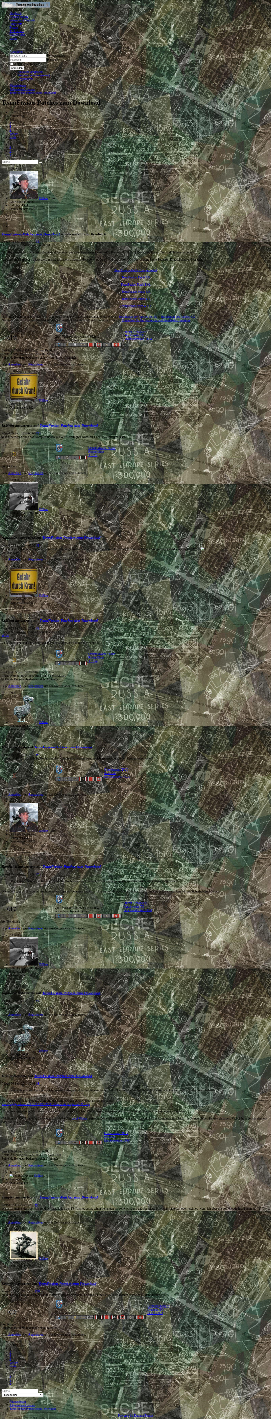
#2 (37, 433)
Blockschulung (19, 16)
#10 (37, 1291)
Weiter (14, 133)
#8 (37, 1083)
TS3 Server (17, 31)
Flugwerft (16, 24)
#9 (36, 1205)
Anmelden (17, 67)
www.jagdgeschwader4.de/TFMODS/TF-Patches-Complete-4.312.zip (46, 1104)
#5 (37, 755)
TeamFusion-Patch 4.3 (135, 298)
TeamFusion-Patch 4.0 (135, 291)
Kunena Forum (143, 1415)
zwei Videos (79, 1118)
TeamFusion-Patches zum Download (31, 234)
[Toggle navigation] (3, 46)
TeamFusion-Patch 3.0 (135, 277)
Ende (13, 137)
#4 (37, 628)
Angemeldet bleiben (26, 64)
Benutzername (56, 55)
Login (13, 38)
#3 (37, 545)
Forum (14, 27)
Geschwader (17, 34)
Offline (43, 198)
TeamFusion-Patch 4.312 (135, 306)
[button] (16, 51)
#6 (37, 874)
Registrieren (25, 79)
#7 (37, 1000)
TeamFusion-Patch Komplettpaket (135, 270)
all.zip (5, 635)
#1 (37, 241)
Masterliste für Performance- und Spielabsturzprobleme (156, 320)
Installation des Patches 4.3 (178, 316)
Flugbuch (15, 13)
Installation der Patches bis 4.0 (138, 316)
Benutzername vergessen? (33, 75)
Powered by (125, 1415)
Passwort (52, 59)
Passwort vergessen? (30, 71)
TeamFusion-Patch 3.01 (135, 284)
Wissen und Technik (22, 20)
